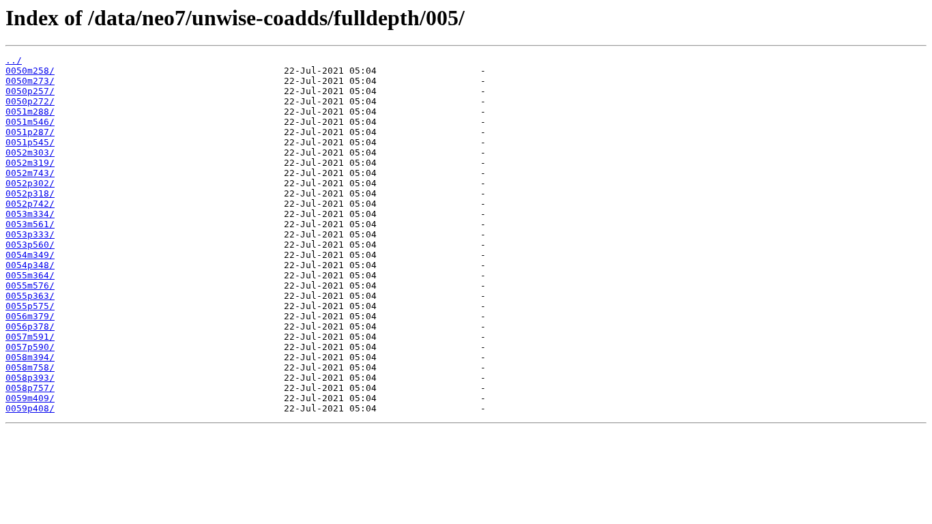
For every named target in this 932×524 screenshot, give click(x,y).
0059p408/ (30, 408)
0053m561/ (30, 224)
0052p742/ (30, 204)
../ (13, 60)
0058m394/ (30, 357)
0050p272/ (30, 101)
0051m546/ (30, 122)
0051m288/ (30, 111)
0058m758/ (30, 367)
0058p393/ (30, 378)
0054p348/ (30, 265)
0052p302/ (30, 183)
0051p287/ (30, 132)
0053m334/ (30, 214)
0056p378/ (30, 326)
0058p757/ (30, 388)
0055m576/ (30, 285)
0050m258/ (30, 71)
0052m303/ (30, 152)
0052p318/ (30, 193)
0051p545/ (30, 142)
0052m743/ (30, 173)
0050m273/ (30, 81)
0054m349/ (30, 255)
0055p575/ (30, 306)
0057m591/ (30, 337)
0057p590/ (30, 347)
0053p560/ (30, 244)
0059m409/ (30, 398)
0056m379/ (30, 316)
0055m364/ (30, 275)
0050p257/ (30, 91)
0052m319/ (30, 163)
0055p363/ (30, 296)
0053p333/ (30, 234)
